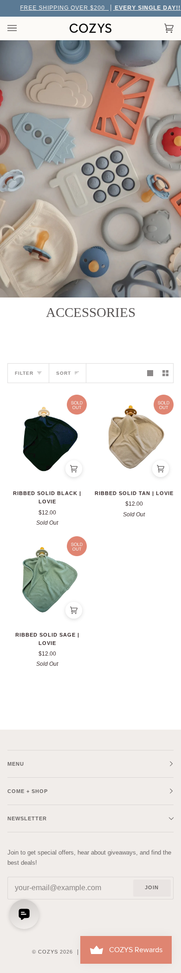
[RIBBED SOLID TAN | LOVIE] (134, 438)
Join (152, 887)
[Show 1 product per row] (150, 373)
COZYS (48, 951)
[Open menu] (21, 28)
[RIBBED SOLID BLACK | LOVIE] (47, 438)
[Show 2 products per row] (165, 373)
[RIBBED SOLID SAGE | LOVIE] (47, 579)
